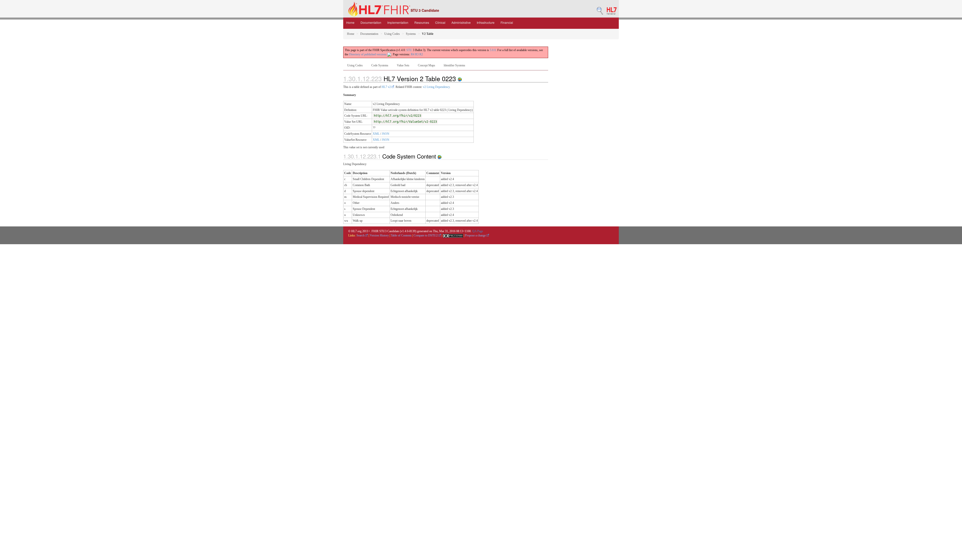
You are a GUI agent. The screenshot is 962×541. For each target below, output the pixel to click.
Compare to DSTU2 (426, 235)
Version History (379, 235)
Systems (411, 34)
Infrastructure (486, 22)
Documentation (370, 22)
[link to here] (460, 78)
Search (360, 235)
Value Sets (403, 65)
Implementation (397, 22)
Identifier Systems (454, 65)
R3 (417, 54)
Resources (421, 22)
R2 (421, 54)
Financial (507, 22)
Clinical (440, 22)
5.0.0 (493, 50)
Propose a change (476, 235)
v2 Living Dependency (436, 87)
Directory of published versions (368, 54)
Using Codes (392, 34)
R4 (412, 54)
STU (409, 50)
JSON (385, 134)
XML (376, 134)
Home (350, 22)
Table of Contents (401, 235)
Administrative (461, 22)
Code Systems (379, 65)
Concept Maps (426, 65)
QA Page (477, 231)
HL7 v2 (387, 87)
